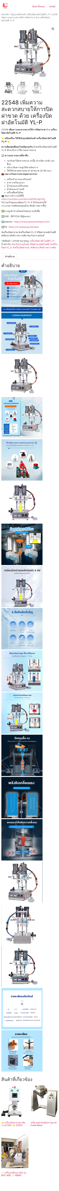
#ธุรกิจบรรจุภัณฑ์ (20, 244)
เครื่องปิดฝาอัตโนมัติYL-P (38, 14)
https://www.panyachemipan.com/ (32, 221)
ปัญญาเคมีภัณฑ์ (18, 14)
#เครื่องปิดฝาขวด (21, 247)
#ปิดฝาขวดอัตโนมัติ (39, 244)
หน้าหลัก (5, 14)
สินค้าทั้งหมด (38, 6)
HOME (52, 6)
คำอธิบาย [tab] (10, 256)
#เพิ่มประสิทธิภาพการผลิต (43, 247)
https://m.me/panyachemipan (24, 227)
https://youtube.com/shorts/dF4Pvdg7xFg (23, 199)
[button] (52, 28)
